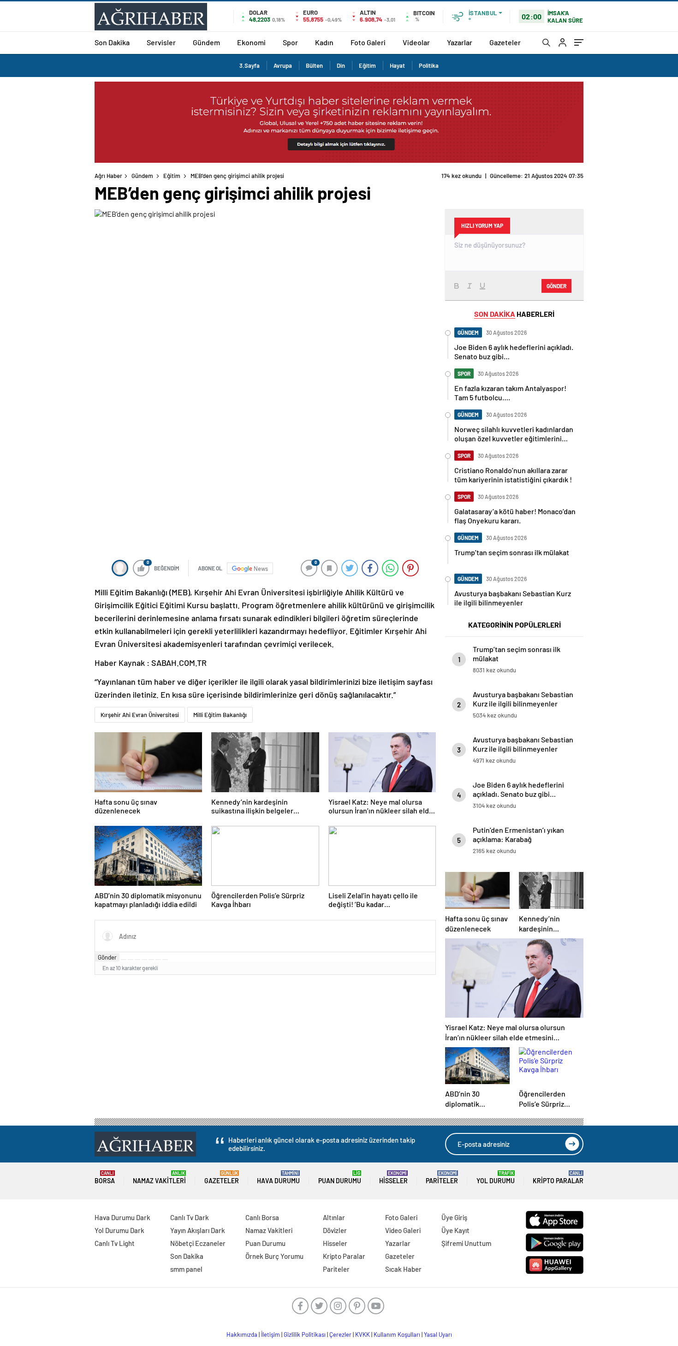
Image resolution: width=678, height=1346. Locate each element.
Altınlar (334, 1217)
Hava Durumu (278, 1177)
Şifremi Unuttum (466, 1243)
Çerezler (340, 1334)
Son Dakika (112, 42)
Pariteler (442, 1177)
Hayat (397, 65)
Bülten (314, 65)
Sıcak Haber (403, 1269)
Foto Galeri (368, 42)
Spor (290, 42)
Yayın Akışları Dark (197, 1230)
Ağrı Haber (108, 175)
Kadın (324, 42)
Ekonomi (251, 42)
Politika (429, 65)
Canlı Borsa (262, 1217)
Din (341, 65)
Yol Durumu (495, 1177)
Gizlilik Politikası (305, 1334)
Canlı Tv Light (115, 1243)
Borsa (105, 1177)
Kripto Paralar (558, 1177)
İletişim (270, 1334)
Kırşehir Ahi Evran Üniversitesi (140, 714)
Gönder (107, 957)
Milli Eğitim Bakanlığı (220, 714)
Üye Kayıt (455, 1230)
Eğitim (367, 65)
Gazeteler (505, 42)
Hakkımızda (241, 1334)
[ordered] (144, 959)
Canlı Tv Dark (189, 1217)
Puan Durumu (339, 1177)
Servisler (161, 42)
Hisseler (393, 1177)
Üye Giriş (454, 1217)
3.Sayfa (249, 65)
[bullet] (151, 959)
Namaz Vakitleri (159, 1177)
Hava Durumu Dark (122, 1217)
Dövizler (335, 1230)
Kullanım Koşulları (397, 1334)
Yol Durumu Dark (119, 1230)
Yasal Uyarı (438, 1334)
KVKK (362, 1334)
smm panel (186, 1269)
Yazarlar (459, 42)
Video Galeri (403, 1230)
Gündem (206, 42)
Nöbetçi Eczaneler (198, 1243)
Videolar (416, 42)
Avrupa (283, 65)
